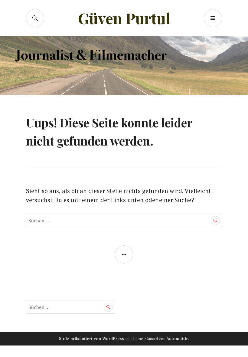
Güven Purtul (124, 18)
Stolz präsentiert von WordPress (91, 338)
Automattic (177, 338)
